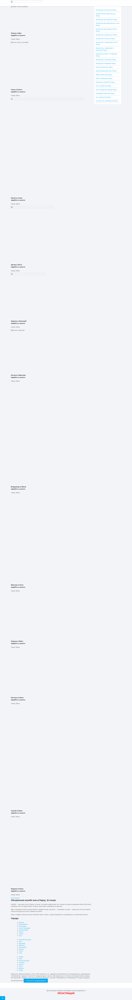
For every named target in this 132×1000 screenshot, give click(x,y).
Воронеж (22, 945)
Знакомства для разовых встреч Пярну (106, 30)
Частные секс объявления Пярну (107, 101)
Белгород (22, 943)
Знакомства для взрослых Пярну (106, 19)
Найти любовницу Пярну (104, 78)
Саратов (21, 962)
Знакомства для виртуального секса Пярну (108, 24)
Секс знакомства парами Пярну (106, 90)
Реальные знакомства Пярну (105, 82)
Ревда (21, 970)
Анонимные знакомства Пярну (106, 10)
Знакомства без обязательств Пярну (105, 15)
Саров (21, 934)
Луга (20, 936)
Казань (21, 964)
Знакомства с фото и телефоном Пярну (106, 55)
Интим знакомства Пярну (104, 67)
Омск (20, 959)
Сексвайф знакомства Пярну (105, 93)
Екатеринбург (23, 930)
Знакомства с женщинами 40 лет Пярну (107, 43)
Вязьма (21, 968)
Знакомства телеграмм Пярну (105, 63)
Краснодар (22, 926)
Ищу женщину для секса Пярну (106, 71)
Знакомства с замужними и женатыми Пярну (105, 49)
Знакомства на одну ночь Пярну (106, 35)
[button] (15, 898)
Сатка (21, 966)
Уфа (20, 941)
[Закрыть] (2, 998)
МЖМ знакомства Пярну (104, 75)
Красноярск (23, 947)
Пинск (21, 951)
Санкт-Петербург (24, 928)
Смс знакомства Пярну (103, 97)
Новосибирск (23, 924)
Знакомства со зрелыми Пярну (106, 60)
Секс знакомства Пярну (103, 86)
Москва (21, 922)
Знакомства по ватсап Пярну (105, 38)
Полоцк (21, 949)
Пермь (21, 957)
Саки (20, 953)
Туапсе (21, 932)
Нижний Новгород (25, 940)
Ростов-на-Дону (24, 961)
